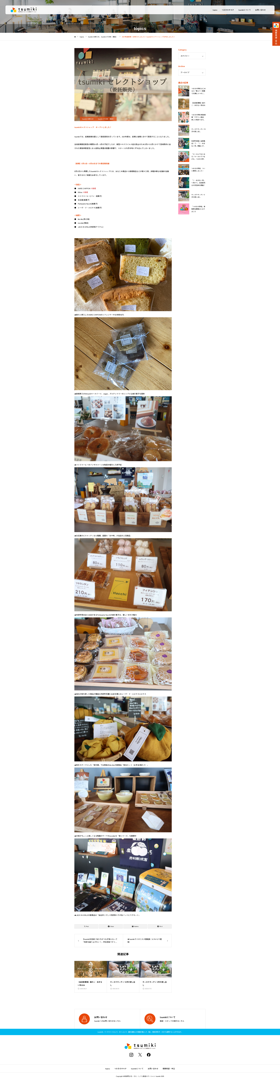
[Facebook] (149, 1055)
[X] (140, 1055)
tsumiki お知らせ (88, 119)
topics (215, 10)
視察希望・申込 (169, 1068)
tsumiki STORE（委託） (106, 119)
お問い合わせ (260, 10)
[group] (90, 977)
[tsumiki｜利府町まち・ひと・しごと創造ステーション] (23, 9)
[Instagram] (131, 1055)
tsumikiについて (244, 10)
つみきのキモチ (228, 10)
